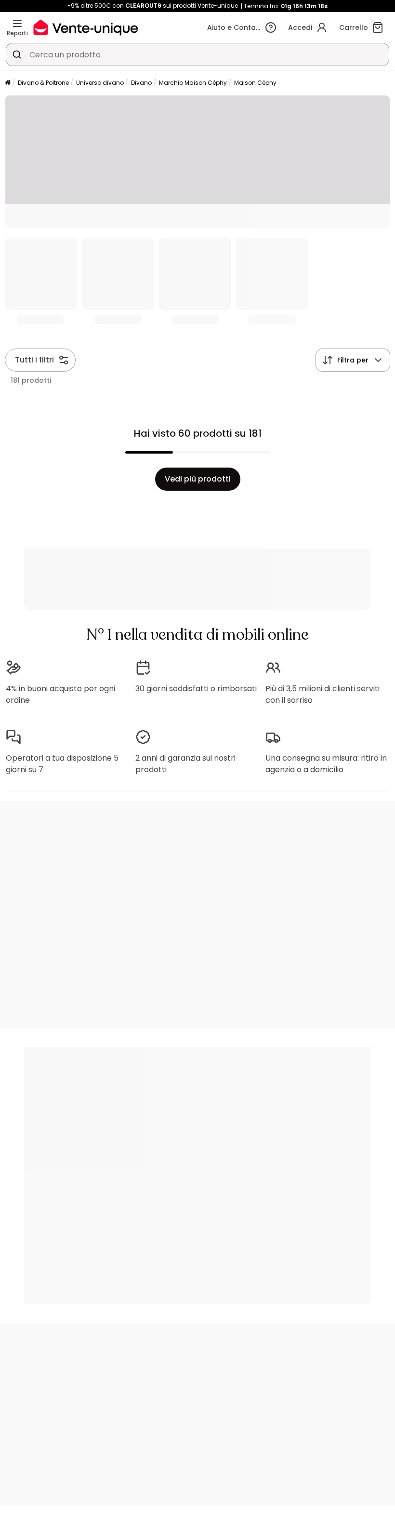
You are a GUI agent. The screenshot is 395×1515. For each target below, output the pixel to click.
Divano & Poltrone (43, 83)
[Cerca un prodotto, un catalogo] (16, 54)
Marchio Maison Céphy (193, 83)
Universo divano (100, 83)
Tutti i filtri (34, 359)
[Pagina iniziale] (8, 83)
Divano (141, 83)
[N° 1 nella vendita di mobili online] (86, 27)
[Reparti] (17, 23)
